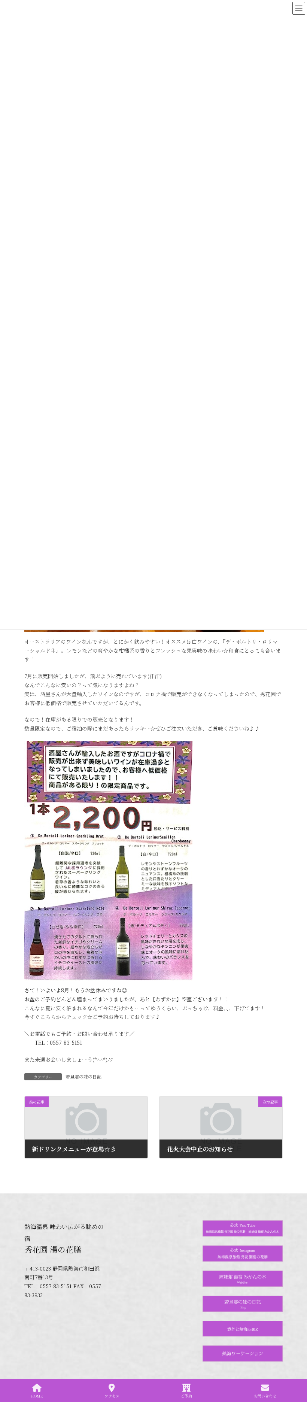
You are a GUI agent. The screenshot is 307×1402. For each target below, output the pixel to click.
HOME (37, 1395)
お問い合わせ (265, 1395)
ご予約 (186, 1395)
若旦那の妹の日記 (83, 1076)
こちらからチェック (63, 1016)
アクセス (111, 1395)
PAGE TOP (295, 1368)
